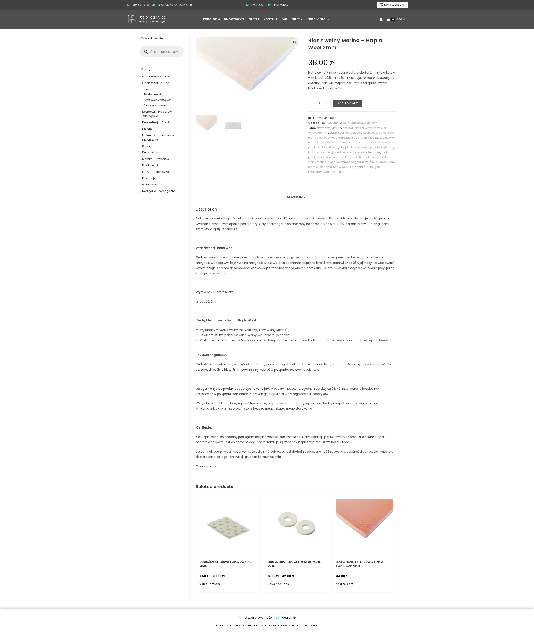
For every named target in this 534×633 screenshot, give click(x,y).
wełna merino (333, 172)
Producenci (150, 165)
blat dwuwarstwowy (365, 133)
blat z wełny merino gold (344, 162)
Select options (210, 584)
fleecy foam (387, 162)
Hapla (345, 123)
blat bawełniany (340, 133)
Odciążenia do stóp (364, 123)
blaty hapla (369, 162)
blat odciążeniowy (367, 143)
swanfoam (315, 172)
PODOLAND (149, 184)
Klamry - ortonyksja (155, 159)
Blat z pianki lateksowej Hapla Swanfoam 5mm (359, 564)
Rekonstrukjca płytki (155, 122)
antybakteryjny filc (329, 128)
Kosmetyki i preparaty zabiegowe (157, 114)
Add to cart (347, 103)
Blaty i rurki (333, 123)
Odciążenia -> (206, 466)
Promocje (149, 178)
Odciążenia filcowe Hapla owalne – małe (226, 564)
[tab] (296, 197)
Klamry (147, 146)
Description (296, 197)
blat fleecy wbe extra (331, 138)
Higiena (147, 129)
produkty (229, 389)
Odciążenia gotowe (157, 100)
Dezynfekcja (150, 152)
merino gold (372, 167)
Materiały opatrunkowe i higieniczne (158, 137)
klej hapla (356, 167)
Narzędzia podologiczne (159, 191)
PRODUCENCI (316, 19)
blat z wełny (372, 157)
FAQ (284, 19)
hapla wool (340, 167)
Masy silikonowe (155, 105)
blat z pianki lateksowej (364, 152)
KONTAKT (270, 19)
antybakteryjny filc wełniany (361, 128)
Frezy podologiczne (155, 172)
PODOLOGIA (211, 19)
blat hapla (323, 143)
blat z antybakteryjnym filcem (328, 152)
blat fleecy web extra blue (363, 138)
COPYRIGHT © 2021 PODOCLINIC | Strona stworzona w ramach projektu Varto (267, 625)
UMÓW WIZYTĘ (234, 19)
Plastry (148, 89)
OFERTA (254, 19)
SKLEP (295, 19)
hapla (328, 167)
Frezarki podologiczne (157, 77)
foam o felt (315, 167)
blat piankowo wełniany (355, 147)
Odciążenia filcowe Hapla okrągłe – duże (295, 564)
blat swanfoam (383, 147)
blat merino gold (342, 143)
